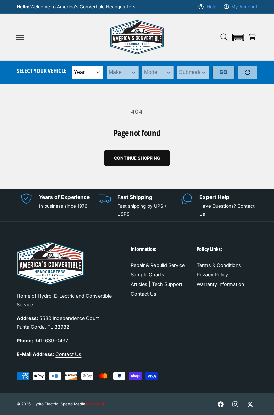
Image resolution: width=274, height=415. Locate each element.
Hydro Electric (45, 404)
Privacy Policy (212, 275)
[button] (20, 37)
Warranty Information (220, 284)
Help (211, 6)
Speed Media (82, 404)
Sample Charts (147, 275)
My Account (244, 6)
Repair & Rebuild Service (157, 265)
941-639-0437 (51, 341)
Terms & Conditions (219, 265)
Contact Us (68, 354)
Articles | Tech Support (156, 284)
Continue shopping (137, 158)
